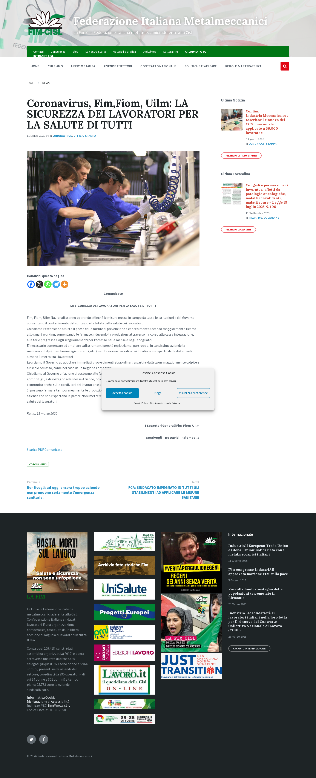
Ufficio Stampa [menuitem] (83, 66)
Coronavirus (62, 136)
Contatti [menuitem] (38, 52)
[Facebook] (31, 284)
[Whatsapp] (48, 284)
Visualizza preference (193, 393)
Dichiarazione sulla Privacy (165, 403)
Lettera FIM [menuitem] (170, 52)
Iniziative (255, 217)
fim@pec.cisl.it (59, 705)
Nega (157, 393)
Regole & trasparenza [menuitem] (243, 66)
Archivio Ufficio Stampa (241, 155)
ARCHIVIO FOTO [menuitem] (195, 52)
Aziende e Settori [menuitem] (117, 66)
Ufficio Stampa (85, 136)
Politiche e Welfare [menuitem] (200, 66)
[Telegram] (56, 284)
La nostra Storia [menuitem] (96, 52)
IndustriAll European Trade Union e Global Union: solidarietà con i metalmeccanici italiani (258, 549)
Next (195, 482)
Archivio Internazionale (249, 648)
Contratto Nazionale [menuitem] (158, 66)
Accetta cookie (122, 393)
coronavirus (37, 464)
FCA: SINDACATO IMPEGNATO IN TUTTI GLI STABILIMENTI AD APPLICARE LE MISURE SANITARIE (163, 492)
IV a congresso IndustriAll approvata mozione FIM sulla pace (258, 571)
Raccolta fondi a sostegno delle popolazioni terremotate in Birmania (255, 593)
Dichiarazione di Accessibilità (48, 701)
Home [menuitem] (35, 66)
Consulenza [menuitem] (58, 52)
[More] (64, 284)
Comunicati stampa (262, 144)
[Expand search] (285, 66)
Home (30, 83)
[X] (39, 284)
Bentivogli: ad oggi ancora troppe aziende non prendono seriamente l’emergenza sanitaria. (63, 492)
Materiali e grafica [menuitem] (124, 52)
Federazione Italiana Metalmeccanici (170, 21)
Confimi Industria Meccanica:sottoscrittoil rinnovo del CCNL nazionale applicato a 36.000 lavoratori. (267, 122)
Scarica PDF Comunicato (45, 449)
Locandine (271, 217)
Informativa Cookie (41, 697)
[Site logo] (47, 38)
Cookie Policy (141, 403)
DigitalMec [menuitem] (149, 52)
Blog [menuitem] (75, 52)
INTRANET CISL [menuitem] (43, 56)
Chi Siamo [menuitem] (55, 66)
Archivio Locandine (238, 229)
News (45, 83)
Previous (33, 482)
